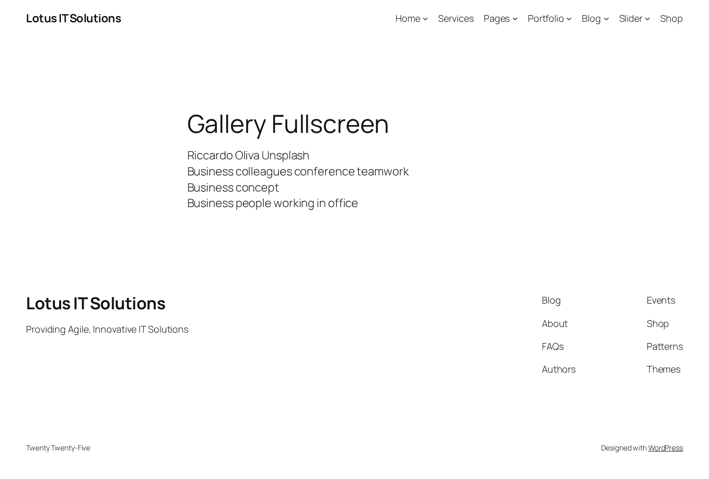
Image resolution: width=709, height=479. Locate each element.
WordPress (665, 448)
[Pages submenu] (515, 18)
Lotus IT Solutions (73, 18)
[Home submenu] (425, 18)
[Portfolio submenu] (569, 18)
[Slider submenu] (647, 18)
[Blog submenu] (606, 18)
